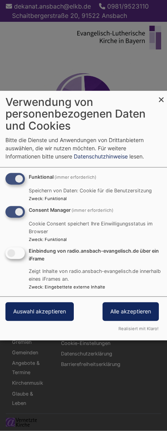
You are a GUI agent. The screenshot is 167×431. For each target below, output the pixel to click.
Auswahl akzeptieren (39, 311)
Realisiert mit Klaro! (138, 328)
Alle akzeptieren (130, 311)
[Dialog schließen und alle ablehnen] (161, 95)
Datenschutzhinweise (101, 156)
